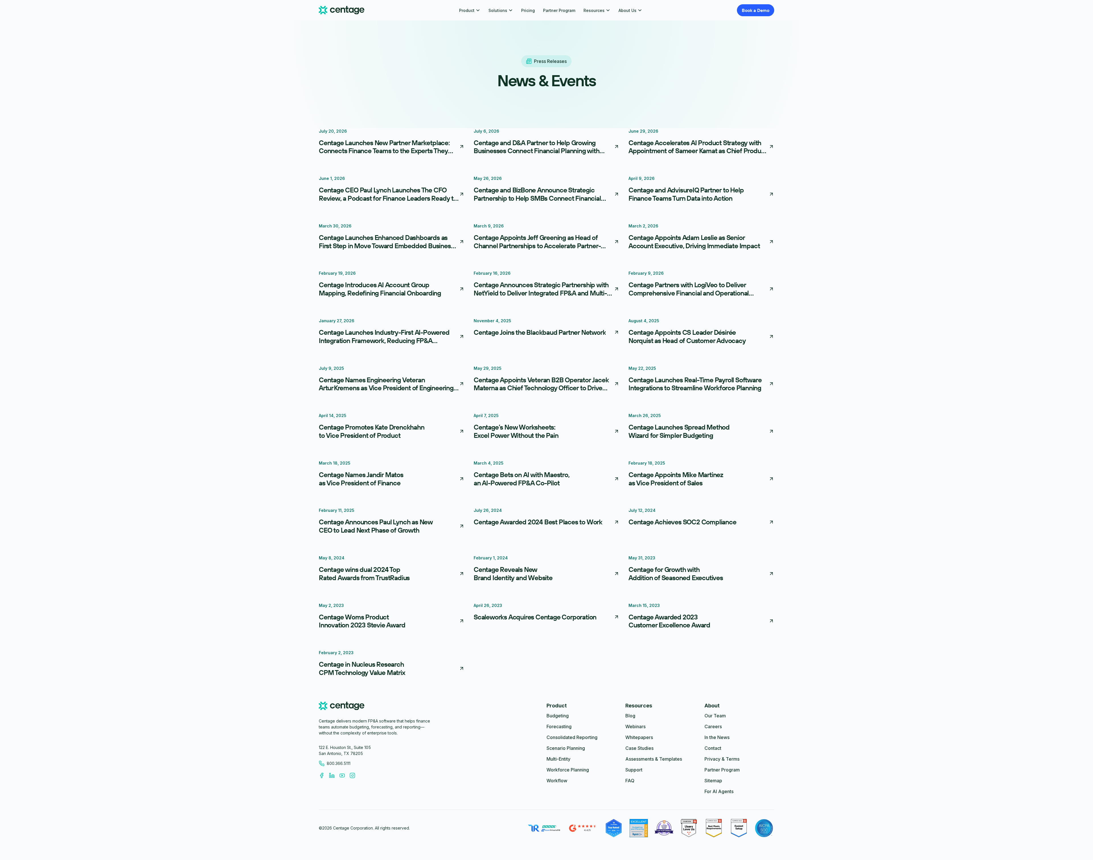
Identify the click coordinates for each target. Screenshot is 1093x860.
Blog (630, 716)
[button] (469, 10)
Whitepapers (639, 737)
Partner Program (559, 10)
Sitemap (713, 780)
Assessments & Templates (653, 759)
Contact (712, 748)
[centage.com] (341, 707)
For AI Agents (719, 791)
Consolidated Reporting (571, 737)
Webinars (635, 726)
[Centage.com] (341, 10)
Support (633, 770)
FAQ (629, 780)
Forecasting (559, 726)
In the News (717, 737)
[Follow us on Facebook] (324, 775)
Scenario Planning (565, 748)
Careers (713, 726)
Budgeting (557, 716)
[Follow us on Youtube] (344, 775)
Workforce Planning (567, 770)
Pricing (528, 10)
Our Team (715, 716)
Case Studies (639, 748)
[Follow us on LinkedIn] (334, 775)
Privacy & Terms (721, 759)
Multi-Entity (558, 759)
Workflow (556, 780)
